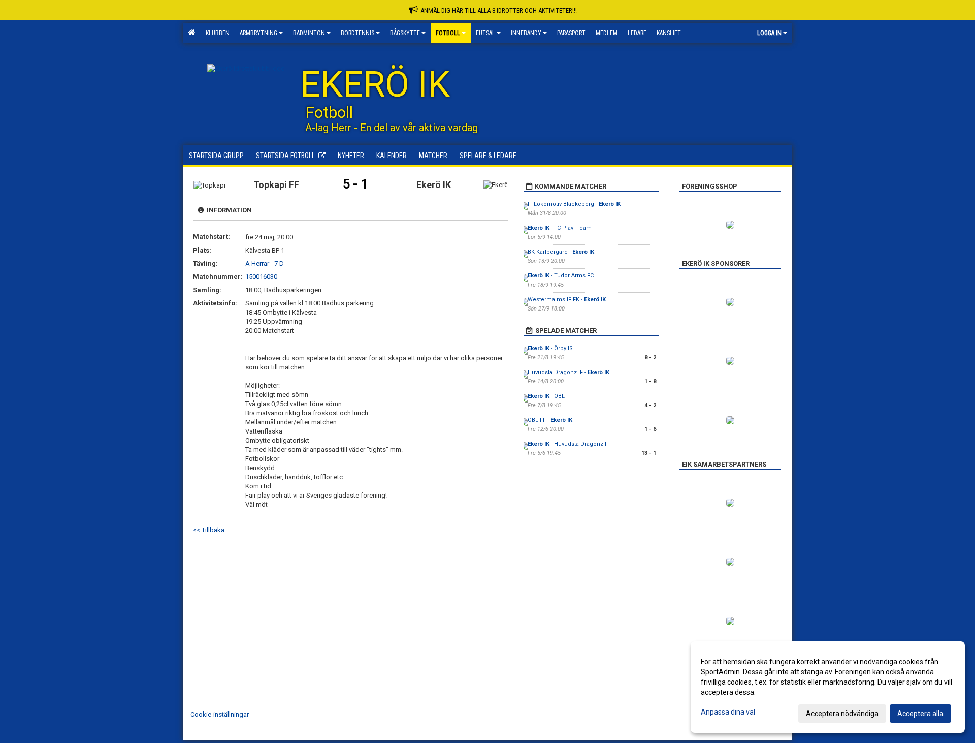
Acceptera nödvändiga (842, 713)
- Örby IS (550, 348)
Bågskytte (405, 33)
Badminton (309, 33)
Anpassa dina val (728, 712)
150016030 (261, 277)
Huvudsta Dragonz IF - (568, 372)
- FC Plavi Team (560, 228)
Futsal (485, 33)
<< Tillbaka (208, 530)
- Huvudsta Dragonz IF (568, 444)
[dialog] (828, 687)
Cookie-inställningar (219, 714)
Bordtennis (357, 33)
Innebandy (526, 33)
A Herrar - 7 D (264, 263)
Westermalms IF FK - (567, 299)
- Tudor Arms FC (561, 275)
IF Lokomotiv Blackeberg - (574, 204)
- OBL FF (550, 396)
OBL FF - (550, 420)
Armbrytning (258, 33)
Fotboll (448, 33)
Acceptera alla (920, 713)
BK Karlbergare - (561, 252)
